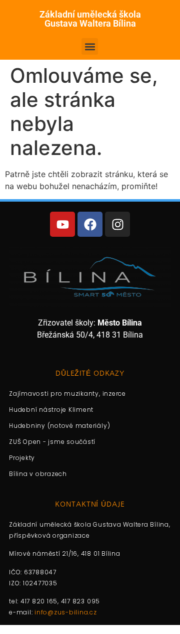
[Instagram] (117, 224)
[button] (90, 46)
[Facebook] (90, 224)
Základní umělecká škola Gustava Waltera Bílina (90, 19)
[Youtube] (62, 224)
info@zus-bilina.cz (65, 612)
